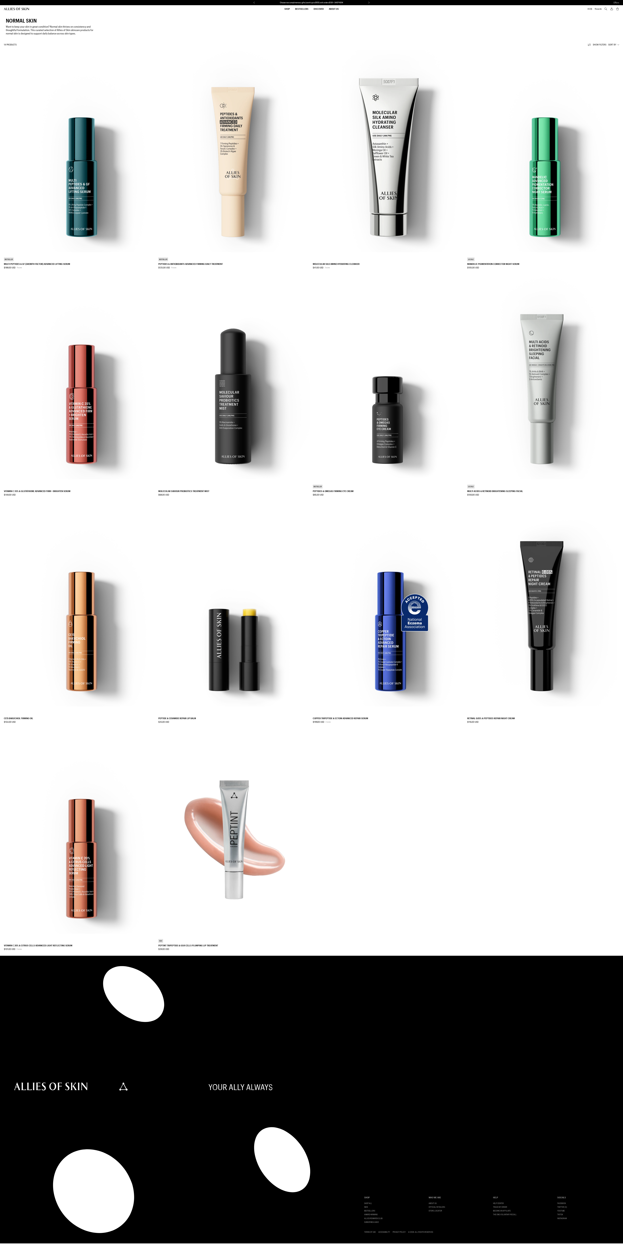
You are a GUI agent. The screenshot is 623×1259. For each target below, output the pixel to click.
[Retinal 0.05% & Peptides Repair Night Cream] (543, 605)
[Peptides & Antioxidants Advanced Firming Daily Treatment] (234, 151)
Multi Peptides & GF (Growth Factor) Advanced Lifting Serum (37, 264)
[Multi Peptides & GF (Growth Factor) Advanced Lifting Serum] (80, 151)
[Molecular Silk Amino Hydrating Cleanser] (389, 151)
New (366, 1207)
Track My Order (500, 1207)
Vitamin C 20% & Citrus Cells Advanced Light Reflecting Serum (38, 945)
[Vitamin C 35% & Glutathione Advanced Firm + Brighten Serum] (80, 378)
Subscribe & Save (371, 1222)
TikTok (560, 1214)
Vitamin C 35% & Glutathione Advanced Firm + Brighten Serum (37, 491)
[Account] (611, 9)
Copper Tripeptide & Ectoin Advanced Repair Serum (340, 718)
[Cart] (617, 9)
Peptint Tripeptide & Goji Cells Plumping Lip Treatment (188, 945)
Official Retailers (437, 1207)
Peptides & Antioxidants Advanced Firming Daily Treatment (190, 264)
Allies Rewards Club (373, 1218)
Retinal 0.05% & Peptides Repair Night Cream (491, 718)
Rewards (598, 9)
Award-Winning (371, 1214)
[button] (254, 3)
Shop (287, 8)
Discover (319, 8)
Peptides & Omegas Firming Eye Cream (333, 491)
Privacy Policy (399, 1232)
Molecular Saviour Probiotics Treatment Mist (183, 491)
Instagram (562, 1218)
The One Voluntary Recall (505, 1214)
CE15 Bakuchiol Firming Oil (18, 718)
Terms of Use (370, 1232)
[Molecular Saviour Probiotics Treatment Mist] (234, 378)
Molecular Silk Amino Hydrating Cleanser (336, 264)
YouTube (561, 1211)
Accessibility (384, 1232)
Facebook (561, 1203)
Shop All (368, 1203)
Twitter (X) (562, 1207)
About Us (334, 8)
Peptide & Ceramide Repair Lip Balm (177, 718)
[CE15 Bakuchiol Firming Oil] (80, 605)
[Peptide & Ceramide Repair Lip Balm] (234, 605)
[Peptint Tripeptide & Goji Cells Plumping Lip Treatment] (234, 832)
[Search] (605, 9)
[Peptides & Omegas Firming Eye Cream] (389, 378)
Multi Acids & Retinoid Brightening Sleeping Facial (495, 491)
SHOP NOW (339, 2)
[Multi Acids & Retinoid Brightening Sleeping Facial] (543, 378)
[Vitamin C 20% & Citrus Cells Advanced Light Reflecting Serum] (80, 832)
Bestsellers (301, 8)
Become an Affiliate (502, 1211)
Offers (616, 2)
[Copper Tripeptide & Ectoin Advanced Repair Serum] (389, 605)
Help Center (498, 1203)
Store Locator (435, 1211)
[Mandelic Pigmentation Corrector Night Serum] (543, 151)
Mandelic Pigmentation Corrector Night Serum (493, 264)
